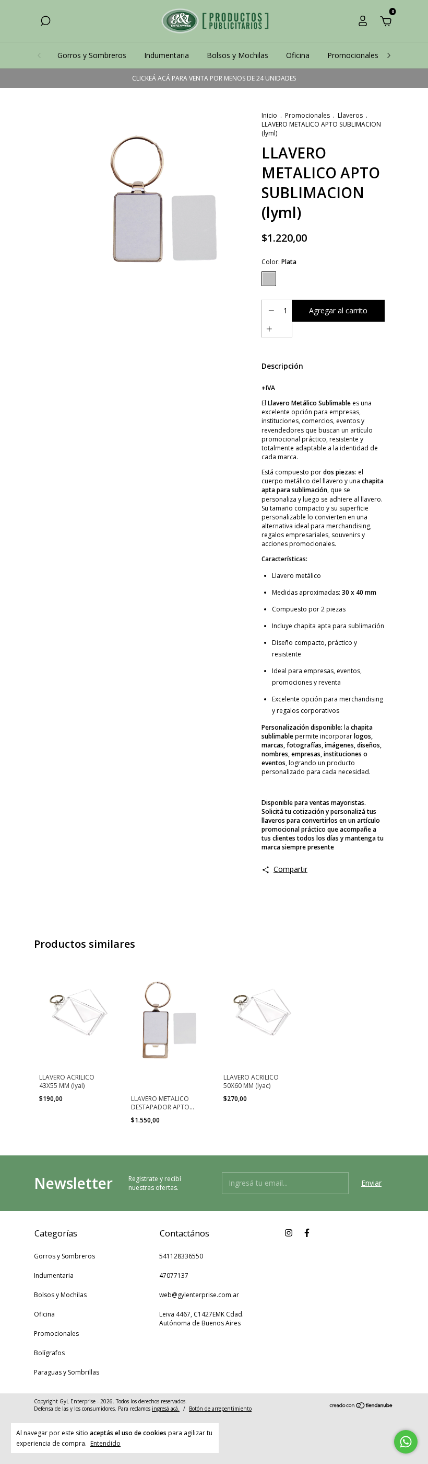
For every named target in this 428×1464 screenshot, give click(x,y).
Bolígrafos (49, 1352)
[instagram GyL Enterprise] (288, 1233)
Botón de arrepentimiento (220, 1408)
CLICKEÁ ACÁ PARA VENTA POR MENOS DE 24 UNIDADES (214, 78)
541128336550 (181, 1256)
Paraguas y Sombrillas (66, 1372)
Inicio (269, 115)
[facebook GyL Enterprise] (307, 1233)
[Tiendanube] (361, 1406)
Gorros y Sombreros (91, 55)
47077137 (173, 1275)
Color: (278, 261)
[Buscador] (45, 22)
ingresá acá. (166, 1408)
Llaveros (350, 115)
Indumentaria (166, 55)
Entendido (105, 1443)
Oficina (298, 55)
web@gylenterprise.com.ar (199, 1294)
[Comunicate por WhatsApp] (406, 1442)
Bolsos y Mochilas (237, 55)
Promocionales (352, 55)
